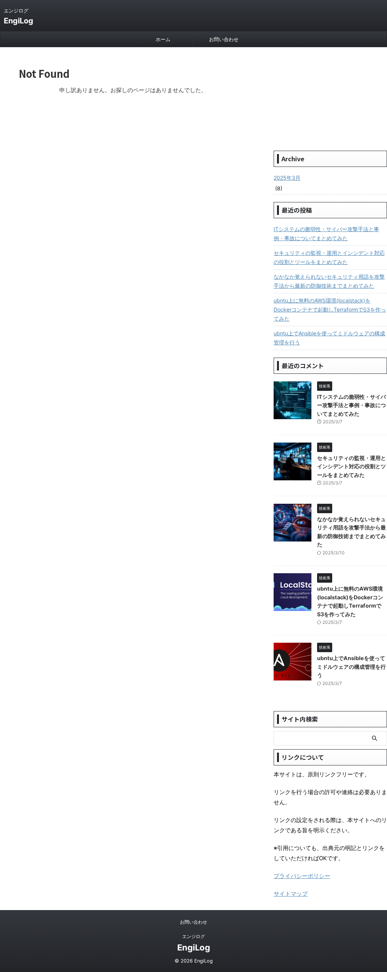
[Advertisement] (330, 98)
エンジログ (193, 936)
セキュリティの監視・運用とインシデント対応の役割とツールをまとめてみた (329, 257)
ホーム (163, 39)
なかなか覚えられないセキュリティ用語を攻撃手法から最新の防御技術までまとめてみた (329, 281)
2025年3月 (287, 177)
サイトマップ (291, 893)
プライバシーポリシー (302, 875)
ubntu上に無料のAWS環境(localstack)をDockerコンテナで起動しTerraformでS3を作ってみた (330, 309)
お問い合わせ (223, 39)
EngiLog (18, 20)
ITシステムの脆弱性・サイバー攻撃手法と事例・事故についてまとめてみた (326, 233)
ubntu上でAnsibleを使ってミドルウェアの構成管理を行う (329, 338)
